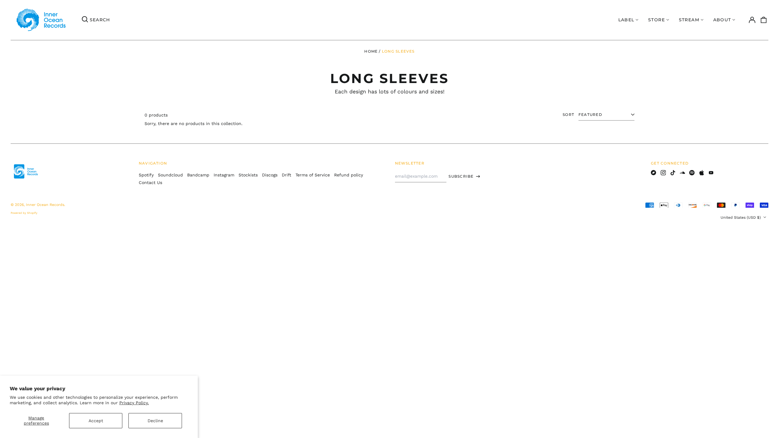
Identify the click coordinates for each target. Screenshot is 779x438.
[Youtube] (711, 173)
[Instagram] (663, 173)
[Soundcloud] (682, 173)
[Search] (85, 20)
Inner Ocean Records (45, 205)
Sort (568, 114)
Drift (286, 174)
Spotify (146, 174)
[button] (764, 20)
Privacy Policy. (134, 402)
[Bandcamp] (653, 173)
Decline (155, 420)
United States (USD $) (741, 217)
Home (371, 51)
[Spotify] (692, 173)
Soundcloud (170, 174)
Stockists (248, 174)
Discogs (270, 174)
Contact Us (150, 182)
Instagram (224, 174)
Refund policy (348, 174)
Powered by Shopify (24, 212)
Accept (96, 420)
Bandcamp (198, 174)
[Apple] (701, 173)
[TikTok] (673, 173)
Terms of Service (312, 174)
